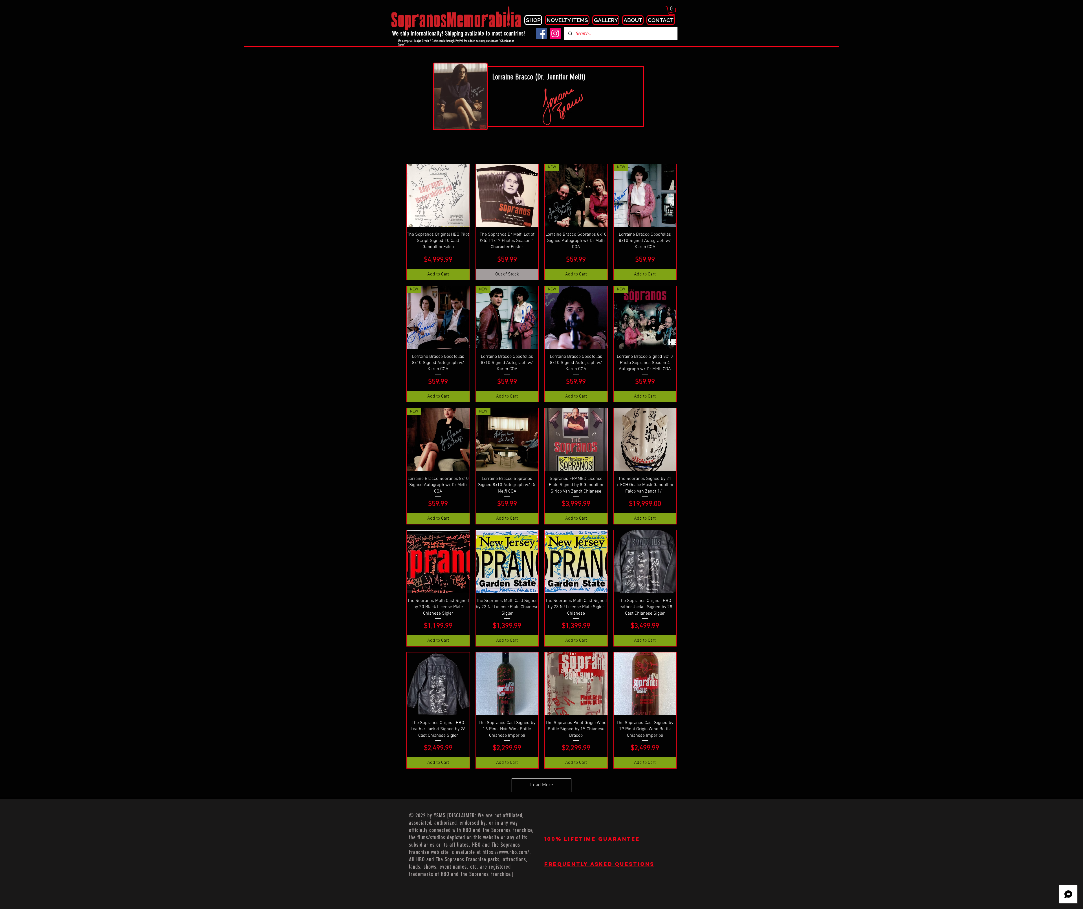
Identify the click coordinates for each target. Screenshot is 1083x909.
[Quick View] (438, 195)
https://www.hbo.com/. (507, 852)
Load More (541, 785)
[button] (672, 11)
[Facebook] (541, 33)
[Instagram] (555, 33)
